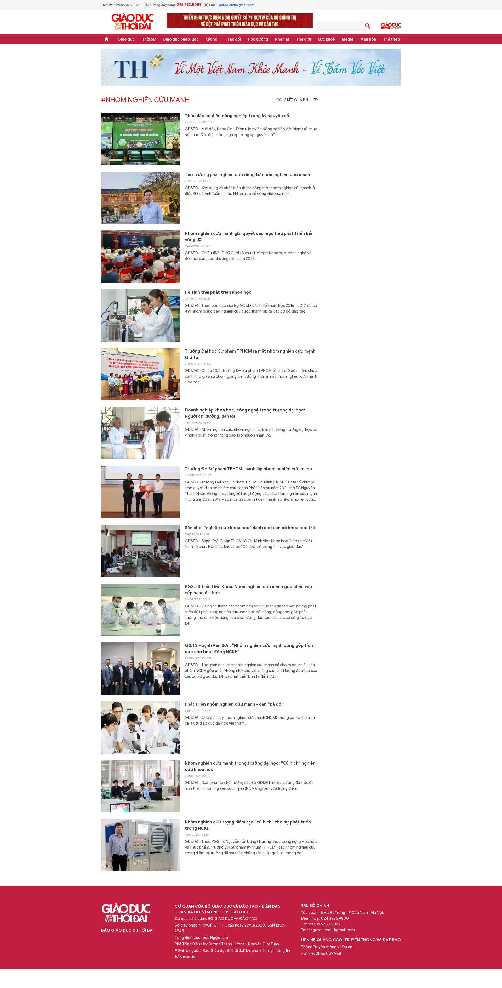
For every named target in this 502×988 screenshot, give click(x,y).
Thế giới (303, 39)
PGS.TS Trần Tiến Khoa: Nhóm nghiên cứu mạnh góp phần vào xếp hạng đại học (248, 590)
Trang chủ (106, 39)
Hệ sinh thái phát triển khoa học (218, 292)
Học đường (258, 39)
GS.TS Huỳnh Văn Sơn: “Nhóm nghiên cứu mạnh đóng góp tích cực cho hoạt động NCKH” (249, 648)
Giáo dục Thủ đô (391, 25)
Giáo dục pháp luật (180, 39)
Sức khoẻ (326, 39)
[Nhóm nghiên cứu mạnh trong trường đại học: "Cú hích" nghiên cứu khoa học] (140, 786)
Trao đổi (233, 39)
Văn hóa (368, 39)
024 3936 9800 (335, 918)
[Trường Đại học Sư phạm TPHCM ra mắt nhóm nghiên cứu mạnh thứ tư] (140, 374)
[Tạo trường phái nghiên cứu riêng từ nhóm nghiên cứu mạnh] (140, 198)
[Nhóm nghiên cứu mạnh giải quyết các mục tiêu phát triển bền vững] (140, 256)
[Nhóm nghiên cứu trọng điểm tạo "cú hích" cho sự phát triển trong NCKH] (140, 845)
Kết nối (211, 39)
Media (347, 39)
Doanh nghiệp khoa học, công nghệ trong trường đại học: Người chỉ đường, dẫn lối (245, 413)
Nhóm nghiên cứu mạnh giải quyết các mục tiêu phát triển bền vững (249, 236)
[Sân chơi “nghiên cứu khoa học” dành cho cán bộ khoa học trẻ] (140, 551)
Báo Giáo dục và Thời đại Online (132, 21)
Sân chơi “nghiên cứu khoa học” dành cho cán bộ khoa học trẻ (250, 527)
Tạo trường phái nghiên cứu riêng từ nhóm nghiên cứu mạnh (247, 174)
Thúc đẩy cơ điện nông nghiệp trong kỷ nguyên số (237, 115)
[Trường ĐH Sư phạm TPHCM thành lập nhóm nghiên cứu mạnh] (140, 492)
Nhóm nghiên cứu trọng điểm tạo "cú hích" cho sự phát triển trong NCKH (248, 825)
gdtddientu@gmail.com (236, 5)
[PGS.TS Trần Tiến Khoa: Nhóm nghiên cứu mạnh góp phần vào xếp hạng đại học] (140, 610)
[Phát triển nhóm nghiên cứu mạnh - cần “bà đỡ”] (140, 727)
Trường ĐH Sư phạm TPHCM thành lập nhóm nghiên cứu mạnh (248, 469)
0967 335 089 (328, 924)
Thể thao (391, 39)
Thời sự (149, 39)
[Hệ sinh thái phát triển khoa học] (140, 315)
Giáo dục (126, 39)
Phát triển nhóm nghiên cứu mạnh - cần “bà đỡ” (234, 704)
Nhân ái (282, 39)
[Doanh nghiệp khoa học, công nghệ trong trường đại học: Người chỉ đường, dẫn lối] (140, 433)
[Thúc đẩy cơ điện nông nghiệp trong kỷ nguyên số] (140, 139)
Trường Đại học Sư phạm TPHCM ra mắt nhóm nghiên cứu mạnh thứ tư (250, 354)
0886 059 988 (328, 953)
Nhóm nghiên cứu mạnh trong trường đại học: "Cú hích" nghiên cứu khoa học (250, 766)
